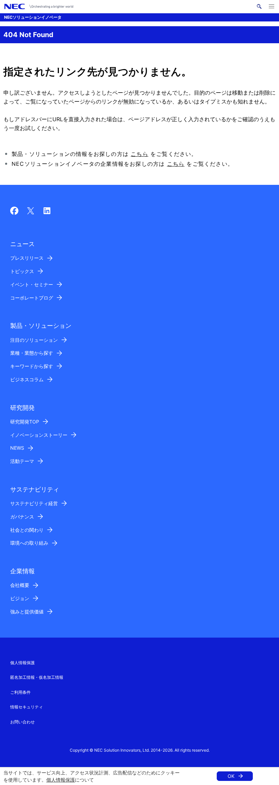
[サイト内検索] (259, 6)
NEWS (17, 448)
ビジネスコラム (27, 379)
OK (231, 776)
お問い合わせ (22, 721)
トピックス (22, 271)
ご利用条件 (20, 692)
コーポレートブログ (31, 298)
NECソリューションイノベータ (33, 17)
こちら (139, 153)
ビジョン (19, 598)
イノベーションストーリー (38, 435)
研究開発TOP (24, 421)
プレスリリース (27, 258)
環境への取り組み (29, 543)
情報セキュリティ (26, 706)
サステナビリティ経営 (34, 503)
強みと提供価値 (27, 611)
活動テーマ (22, 461)
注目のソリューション (34, 340)
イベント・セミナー (31, 284)
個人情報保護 (60, 780)
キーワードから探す (31, 366)
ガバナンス (22, 516)
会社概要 (19, 585)
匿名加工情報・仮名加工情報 (36, 677)
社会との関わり (27, 530)
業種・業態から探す (31, 353)
